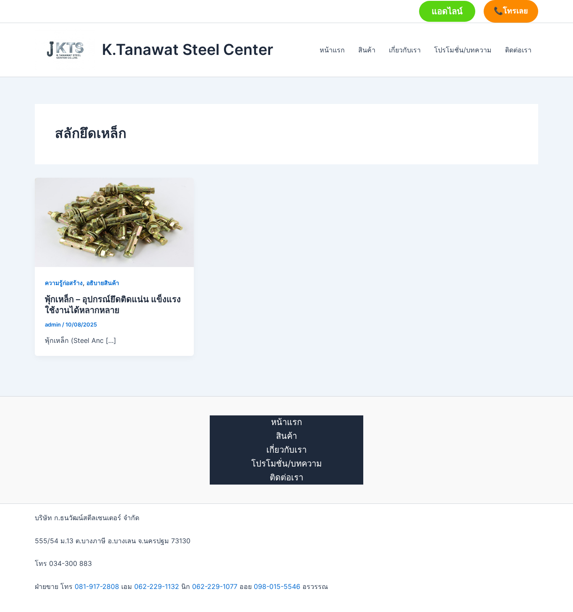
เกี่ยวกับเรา (405, 50)
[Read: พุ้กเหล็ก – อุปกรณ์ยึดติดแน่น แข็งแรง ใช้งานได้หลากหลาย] (114, 222)
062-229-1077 (214, 586)
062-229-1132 (156, 586)
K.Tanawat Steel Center (187, 49)
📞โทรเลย (511, 11)
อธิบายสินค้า (102, 282)
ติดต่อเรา (518, 50)
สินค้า (366, 50)
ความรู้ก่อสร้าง (64, 282)
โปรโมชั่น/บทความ (463, 50)
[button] (447, 11)
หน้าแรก (332, 50)
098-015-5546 (277, 586)
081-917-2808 (97, 586)
